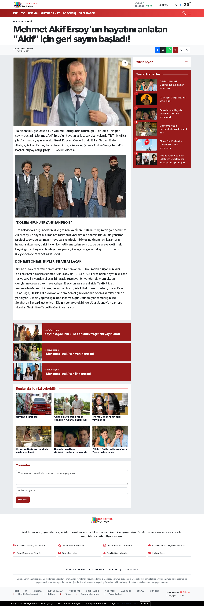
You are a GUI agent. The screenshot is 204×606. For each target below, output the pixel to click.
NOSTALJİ (110, 591)
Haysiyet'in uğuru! (27, 417)
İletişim (51, 594)
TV (23, 13)
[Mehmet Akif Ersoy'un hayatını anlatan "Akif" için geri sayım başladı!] (72, 91)
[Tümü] (186, 62)
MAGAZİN (125, 591)
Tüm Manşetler (70, 553)
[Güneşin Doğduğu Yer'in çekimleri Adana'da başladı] (72, 404)
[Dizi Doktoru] (25, 5)
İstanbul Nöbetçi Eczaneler (31, 545)
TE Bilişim (185, 592)
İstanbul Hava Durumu (74, 545)
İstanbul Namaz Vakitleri (120, 545)
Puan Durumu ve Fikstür (29, 553)
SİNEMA (32, 13)
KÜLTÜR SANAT (50, 13)
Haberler (18, 21)
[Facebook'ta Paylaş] (157, 50)
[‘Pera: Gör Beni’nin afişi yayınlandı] (110, 404)
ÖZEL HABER (87, 13)
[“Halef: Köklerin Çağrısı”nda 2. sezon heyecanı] (110, 436)
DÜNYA (140, 591)
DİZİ (15, 13)
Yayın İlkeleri (115, 594)
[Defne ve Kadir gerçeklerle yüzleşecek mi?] (33, 436)
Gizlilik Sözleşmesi (28, 594)
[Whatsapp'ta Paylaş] (169, 50)
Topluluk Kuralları (89, 594)
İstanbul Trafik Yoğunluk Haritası (168, 545)
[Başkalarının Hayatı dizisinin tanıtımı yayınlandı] (72, 436)
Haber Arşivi (159, 553)
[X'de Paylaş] (163, 50)
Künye (67, 594)
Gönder (23, 499)
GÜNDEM (154, 591)
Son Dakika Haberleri (117, 553)
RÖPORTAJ (69, 13)
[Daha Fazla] (175, 50)
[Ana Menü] (188, 13)
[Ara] (184, 13)
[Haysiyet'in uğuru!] (33, 404)
